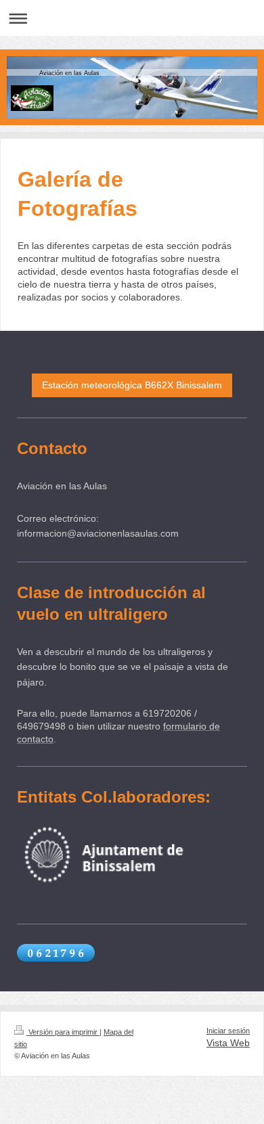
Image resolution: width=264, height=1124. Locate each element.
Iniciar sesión (228, 1031)
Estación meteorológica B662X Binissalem (132, 385)
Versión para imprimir (63, 1032)
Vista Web (228, 1042)
